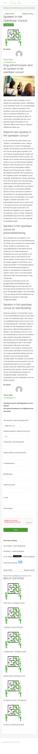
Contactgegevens (9, 62)
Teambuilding (8, 25)
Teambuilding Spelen (13, 627)
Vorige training (7, 570)
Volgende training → (28, 14)
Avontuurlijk (31, 8)
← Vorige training (8, 14)
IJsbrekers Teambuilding (14, 652)
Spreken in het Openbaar (14, 700)
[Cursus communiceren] (19, 713)
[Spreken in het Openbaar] (19, 688)
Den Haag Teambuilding (14, 603)
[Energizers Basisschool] (19, 664)
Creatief (13, 8)
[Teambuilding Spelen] (19, 615)
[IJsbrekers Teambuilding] (19, 640)
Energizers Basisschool (14, 676)
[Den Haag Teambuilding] (19, 591)
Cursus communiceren (13, 725)
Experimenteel (22, 8)
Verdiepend (6, 8)
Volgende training (29, 570)
